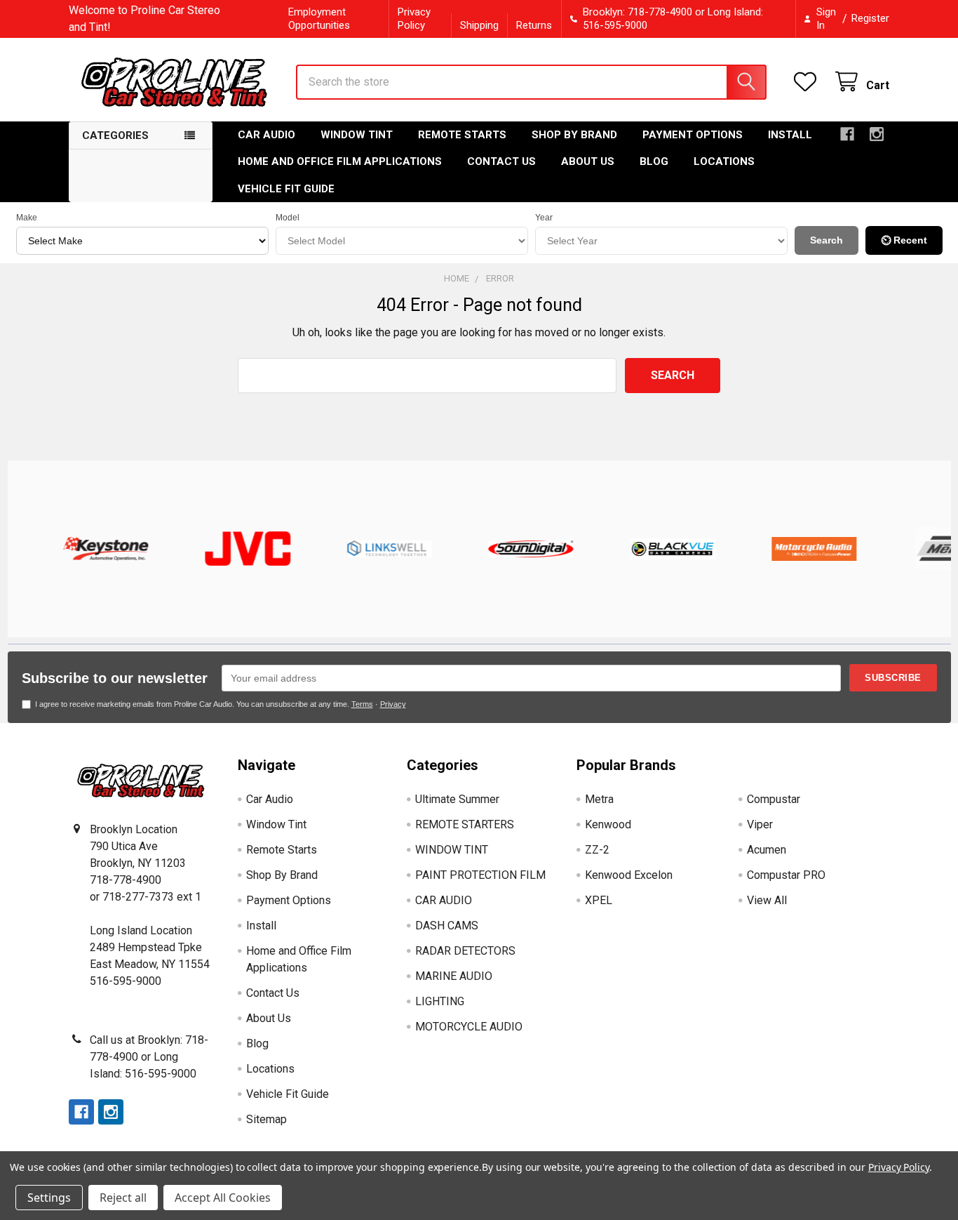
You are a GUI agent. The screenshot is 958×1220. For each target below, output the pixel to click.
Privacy (393, 704)
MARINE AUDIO (453, 976)
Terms (362, 704)
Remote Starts (462, 134)
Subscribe (893, 677)
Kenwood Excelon (629, 875)
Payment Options (692, 134)
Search (826, 240)
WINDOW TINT (451, 849)
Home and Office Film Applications (340, 161)
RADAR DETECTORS (465, 950)
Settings (49, 1197)
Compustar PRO (786, 875)
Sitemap (266, 1119)
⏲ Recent (904, 240)
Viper (760, 824)
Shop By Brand (574, 134)
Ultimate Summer (457, 799)
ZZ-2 (597, 849)
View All (767, 900)
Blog (654, 161)
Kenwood (608, 824)
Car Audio (266, 134)
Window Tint (357, 134)
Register (870, 18)
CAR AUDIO (443, 900)
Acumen (766, 849)
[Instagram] (876, 134)
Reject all (123, 1197)
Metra (599, 799)
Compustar (773, 799)
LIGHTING (439, 1001)
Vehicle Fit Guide (286, 189)
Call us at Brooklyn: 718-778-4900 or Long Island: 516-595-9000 (149, 1056)
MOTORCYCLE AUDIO (468, 1026)
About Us (587, 161)
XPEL (598, 900)
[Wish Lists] (808, 82)
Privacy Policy (414, 19)
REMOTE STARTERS (464, 824)
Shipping (479, 25)
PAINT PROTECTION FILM (480, 875)
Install (790, 134)
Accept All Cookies (223, 1197)
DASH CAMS (446, 925)
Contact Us (501, 161)
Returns (534, 25)
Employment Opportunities (319, 19)
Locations (724, 161)
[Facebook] (847, 134)
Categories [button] (115, 135)
